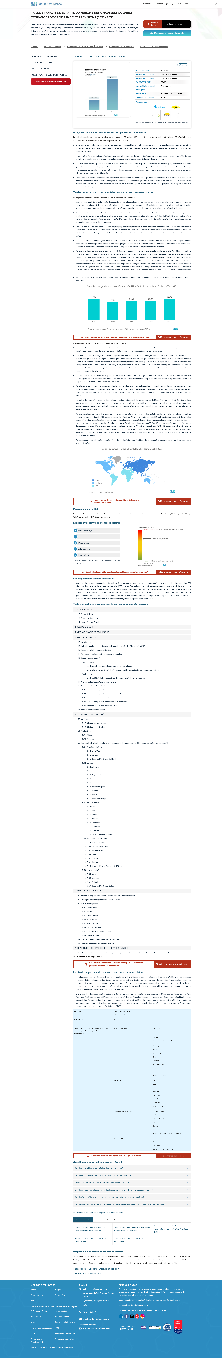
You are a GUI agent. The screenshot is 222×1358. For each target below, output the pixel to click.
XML (33, 1301)
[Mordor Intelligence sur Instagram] (142, 1316)
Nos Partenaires (62, 1316)
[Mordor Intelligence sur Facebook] (126, 1316)
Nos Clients (36, 1316)
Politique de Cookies (64, 1339)
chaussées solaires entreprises (88, 1273)
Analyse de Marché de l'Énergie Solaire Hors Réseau (91, 1240)
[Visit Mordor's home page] (46, 4)
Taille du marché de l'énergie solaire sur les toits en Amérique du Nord (132, 1229)
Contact (159, 4)
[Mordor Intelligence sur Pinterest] (137, 1316)
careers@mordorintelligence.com (133, 1305)
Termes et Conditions (65, 1333)
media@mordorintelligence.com (97, 1328)
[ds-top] (167, 33)
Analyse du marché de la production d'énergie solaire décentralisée (90, 1229)
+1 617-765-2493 (182, 4)
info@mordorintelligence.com (96, 1319)
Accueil (34, 1289)
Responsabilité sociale (65, 1322)
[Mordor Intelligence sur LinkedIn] (121, 1316)
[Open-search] (216, 4)
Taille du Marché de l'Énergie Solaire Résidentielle (129, 1240)
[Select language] (167, 3)
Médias (34, 1322)
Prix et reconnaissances (41, 1328)
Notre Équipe (61, 1311)
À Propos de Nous (39, 1311)
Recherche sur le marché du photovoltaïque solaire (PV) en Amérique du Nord (171, 1229)
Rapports (146, 4)
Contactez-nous (38, 1295)
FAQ (57, 1328)
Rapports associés (83, 1220)
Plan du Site (60, 1295)
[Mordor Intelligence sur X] (132, 1316)
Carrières (35, 1333)
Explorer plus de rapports (106, 1220)
